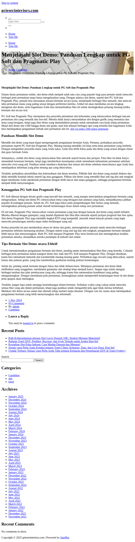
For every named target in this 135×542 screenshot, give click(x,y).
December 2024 (17, 399)
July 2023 (13, 453)
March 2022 (15, 503)
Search (5, 356)
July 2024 (13, 415)
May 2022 (14, 497)
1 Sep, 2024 (15, 300)
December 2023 (17, 437)
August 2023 (15, 450)
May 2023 (14, 459)
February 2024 (16, 431)
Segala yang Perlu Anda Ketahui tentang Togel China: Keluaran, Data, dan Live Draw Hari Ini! (61, 347)
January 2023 (15, 472)
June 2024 (14, 418)
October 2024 (16, 405)
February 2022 (16, 507)
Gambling (21, 69)
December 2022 (17, 475)
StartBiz (64, 537)
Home (11, 69)
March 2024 (15, 428)
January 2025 (15, 396)
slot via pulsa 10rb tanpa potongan (89, 128)
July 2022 (13, 491)
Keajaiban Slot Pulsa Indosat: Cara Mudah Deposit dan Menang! (44, 344)
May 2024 (14, 421)
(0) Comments (16, 303)
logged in (28, 323)
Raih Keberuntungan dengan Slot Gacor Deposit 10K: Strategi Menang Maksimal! (54, 338)
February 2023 (16, 469)
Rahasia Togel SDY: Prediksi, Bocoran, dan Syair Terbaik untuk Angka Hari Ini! (53, 341)
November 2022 (17, 478)
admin (15, 306)
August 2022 (15, 488)
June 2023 (14, 456)
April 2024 (14, 424)
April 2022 (14, 500)
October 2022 (16, 481)
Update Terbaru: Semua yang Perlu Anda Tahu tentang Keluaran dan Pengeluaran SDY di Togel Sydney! (67, 350)
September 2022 (17, 484)
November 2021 (17, 516)
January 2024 (15, 434)
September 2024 (17, 409)
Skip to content (9, 2)
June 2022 (14, 494)
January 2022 (15, 510)
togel (11, 381)
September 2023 (17, 447)
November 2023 (17, 440)
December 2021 (17, 513)
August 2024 (15, 412)
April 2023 (14, 462)
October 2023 (16, 443)
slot (10, 378)
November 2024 (17, 402)
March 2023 (15, 466)
